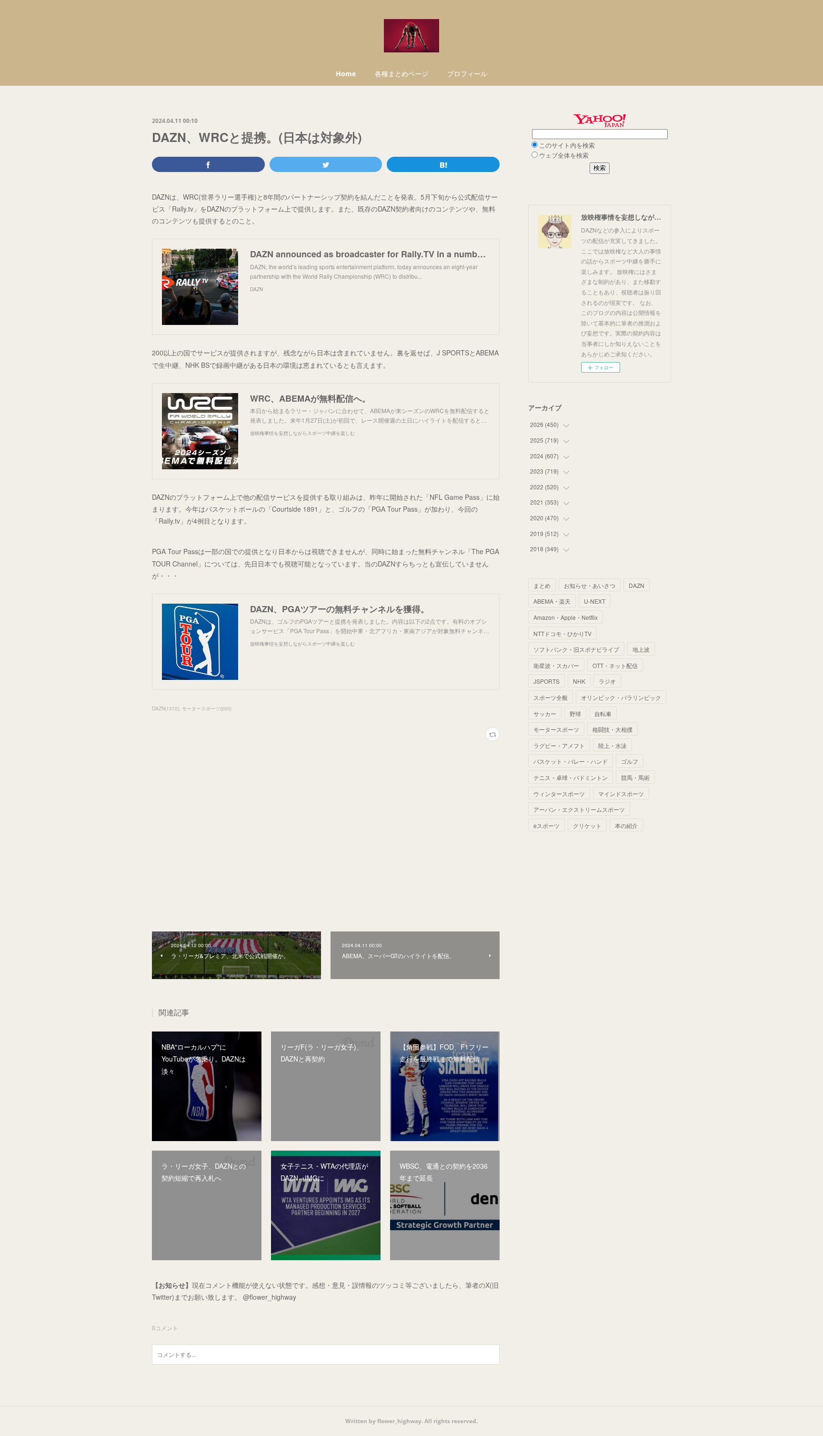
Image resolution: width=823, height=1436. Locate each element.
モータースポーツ (556, 729)
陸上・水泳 (612, 745)
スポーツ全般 (550, 697)
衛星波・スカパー (556, 665)
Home (346, 73)
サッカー (544, 713)
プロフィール (467, 73)
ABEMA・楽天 (552, 601)
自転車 (603, 713)
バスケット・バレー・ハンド (570, 761)
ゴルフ (629, 761)
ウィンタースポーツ (559, 793)
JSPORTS (546, 681)
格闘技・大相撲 (612, 729)
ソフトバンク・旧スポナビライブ (576, 649)
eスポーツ (546, 825)
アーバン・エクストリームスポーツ (579, 809)
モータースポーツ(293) (206, 708)
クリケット (587, 825)
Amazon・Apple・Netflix (565, 617)
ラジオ (607, 681)
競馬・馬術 (635, 777)
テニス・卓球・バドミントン (570, 777)
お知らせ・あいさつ (589, 585)
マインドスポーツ (621, 793)
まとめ (542, 585)
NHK (579, 681)
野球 (575, 713)
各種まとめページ (401, 73)
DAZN (636, 585)
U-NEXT (594, 601)
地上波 (641, 649)
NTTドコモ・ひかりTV (562, 633)
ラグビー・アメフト (559, 745)
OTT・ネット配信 (615, 665)
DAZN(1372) (165, 708)
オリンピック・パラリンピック (621, 697)
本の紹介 (626, 825)
